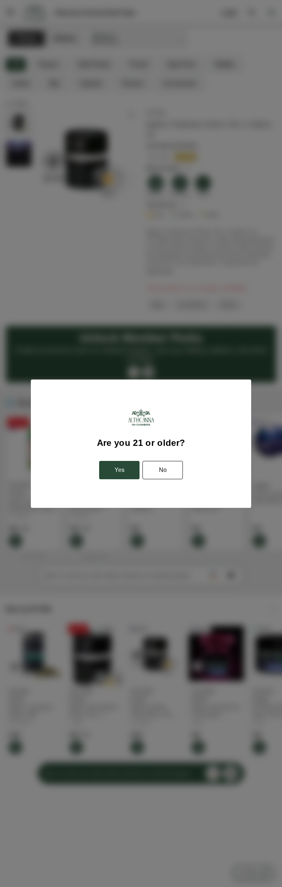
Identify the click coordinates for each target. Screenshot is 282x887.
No (163, 470)
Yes (119, 470)
